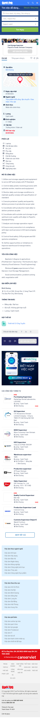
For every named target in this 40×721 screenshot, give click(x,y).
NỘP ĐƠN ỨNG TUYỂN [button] (20, 51)
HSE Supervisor (20, 442)
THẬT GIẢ (35, 670)
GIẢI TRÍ (20, 672)
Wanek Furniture (19, 522)
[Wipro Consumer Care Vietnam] (7, 434)
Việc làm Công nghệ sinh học (14, 567)
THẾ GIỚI (5, 670)
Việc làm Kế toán (10, 553)
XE (13, 675)
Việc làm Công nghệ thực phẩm (15, 573)
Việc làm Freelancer (11, 630)
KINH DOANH (12, 665)
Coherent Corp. (19, 510)
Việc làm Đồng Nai (10, 596)
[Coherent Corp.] (7, 511)
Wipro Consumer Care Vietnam (24, 432)
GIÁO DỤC (35, 664)
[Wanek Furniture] (7, 523)
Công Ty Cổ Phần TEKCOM (23, 445)
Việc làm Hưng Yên (11, 607)
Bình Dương (10, 70)
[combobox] (20, 13)
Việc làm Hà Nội (10, 590)
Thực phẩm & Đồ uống (13, 99)
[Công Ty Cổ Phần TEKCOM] (7, 446)
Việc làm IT (8, 633)
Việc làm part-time (11, 624)
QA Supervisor (19, 411)
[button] (33, 3)
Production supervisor (22, 469)
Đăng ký (27, 8)
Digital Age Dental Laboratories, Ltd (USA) (25, 400)
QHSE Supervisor (20, 430)
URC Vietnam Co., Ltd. (21, 483)
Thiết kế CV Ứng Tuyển (16, 323)
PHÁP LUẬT (5, 674)
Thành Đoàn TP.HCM (8, 709)
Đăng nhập (34, 8)
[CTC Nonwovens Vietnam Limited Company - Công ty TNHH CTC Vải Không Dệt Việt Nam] (7, 415)
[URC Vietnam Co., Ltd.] (7, 485)
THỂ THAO (27, 664)
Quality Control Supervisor (24, 495)
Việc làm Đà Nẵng (10, 601)
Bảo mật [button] (16, 498)
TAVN (15, 457)
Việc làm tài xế (9, 636)
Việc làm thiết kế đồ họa (12, 641)
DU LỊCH (12, 678)
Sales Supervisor (20, 481)
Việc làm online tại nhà (12, 621)
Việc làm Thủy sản (10, 570)
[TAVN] (7, 458)
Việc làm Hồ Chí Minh (11, 587)
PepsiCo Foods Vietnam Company (20, 47)
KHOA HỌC (27, 667)
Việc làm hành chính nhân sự (14, 639)
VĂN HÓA (20, 669)
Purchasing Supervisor (23, 397)
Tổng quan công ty (17, 58)
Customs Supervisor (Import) (25, 520)
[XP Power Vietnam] (7, 472)
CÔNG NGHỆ (13, 670)
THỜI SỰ (5, 667)
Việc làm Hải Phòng (11, 604)
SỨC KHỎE (27, 670)
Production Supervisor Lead (25, 507)
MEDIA (5, 664)
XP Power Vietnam (20, 471)
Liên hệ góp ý (6, 714)
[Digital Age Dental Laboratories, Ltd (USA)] (7, 398)
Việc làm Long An (10, 598)
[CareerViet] (26, 657)
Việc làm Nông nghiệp (12, 564)
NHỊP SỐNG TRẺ (20, 665)
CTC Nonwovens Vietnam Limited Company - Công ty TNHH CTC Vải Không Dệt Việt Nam (24, 417)
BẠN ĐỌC (35, 667)
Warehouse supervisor (22, 454)
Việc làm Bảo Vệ (10, 559)
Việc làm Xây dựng (10, 556)
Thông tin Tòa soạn (7, 707)
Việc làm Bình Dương (11, 593)
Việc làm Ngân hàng (11, 561)
